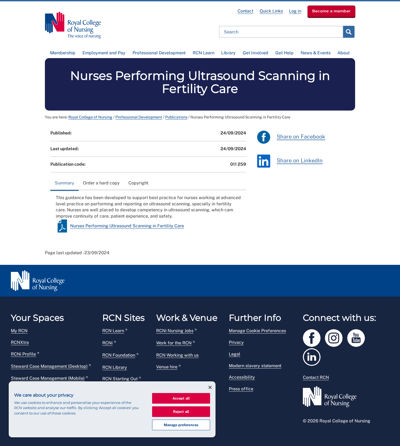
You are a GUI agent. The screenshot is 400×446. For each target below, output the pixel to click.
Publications (176, 117)
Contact (245, 11)
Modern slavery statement (255, 365)
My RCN (19, 330)
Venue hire (166, 366)
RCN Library (114, 367)
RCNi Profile (23, 354)
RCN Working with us (177, 355)
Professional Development (159, 52)
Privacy (236, 342)
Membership (62, 52)
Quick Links (271, 11)
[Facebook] (314, 337)
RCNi (107, 343)
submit (349, 32)
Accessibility (242, 377)
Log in (295, 11)
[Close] (210, 387)
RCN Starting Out (120, 378)
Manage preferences (181, 425)
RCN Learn (203, 52)
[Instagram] (336, 337)
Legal (234, 354)
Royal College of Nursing (90, 117)
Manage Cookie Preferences (257, 330)
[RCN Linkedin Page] (313, 356)
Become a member (331, 11)
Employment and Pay (103, 52)
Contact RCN (316, 377)
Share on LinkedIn (300, 160)
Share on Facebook (301, 136)
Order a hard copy (101, 183)
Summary (64, 183)
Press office (241, 388)
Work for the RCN (174, 343)
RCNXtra (20, 342)
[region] (112, 409)
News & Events (316, 52)
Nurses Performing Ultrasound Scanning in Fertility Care (127, 225)
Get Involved (255, 52)
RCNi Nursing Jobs (174, 330)
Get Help (284, 52)
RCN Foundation (118, 355)
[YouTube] (357, 337)
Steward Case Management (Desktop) (49, 366)
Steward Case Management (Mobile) (48, 378)
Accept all (181, 398)
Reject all (181, 412)
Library (228, 52)
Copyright (138, 183)
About (343, 52)
